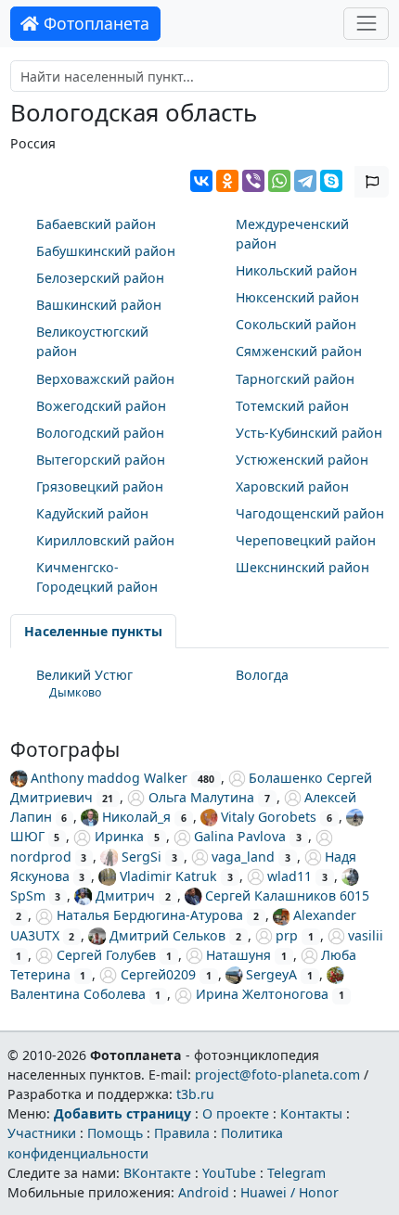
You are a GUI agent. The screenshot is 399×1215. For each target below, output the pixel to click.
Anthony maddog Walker (109, 778)
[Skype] (331, 181)
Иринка (119, 836)
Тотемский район (292, 406)
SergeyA (271, 974)
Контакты (311, 1113)
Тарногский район (295, 379)
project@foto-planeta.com (277, 1074)
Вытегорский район (100, 459)
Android (203, 1192)
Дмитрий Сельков (167, 935)
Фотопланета (94, 23)
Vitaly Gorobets (268, 816)
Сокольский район (296, 324)
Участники (41, 1133)
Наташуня (238, 955)
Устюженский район (302, 459)
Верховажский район (105, 379)
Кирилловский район (105, 540)
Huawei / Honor (289, 1192)
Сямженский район (299, 351)
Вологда (262, 675)
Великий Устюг (84, 675)
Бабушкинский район (105, 251)
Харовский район (292, 486)
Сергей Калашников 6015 (287, 895)
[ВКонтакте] (201, 181)
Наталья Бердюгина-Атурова (150, 915)
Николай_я (136, 816)
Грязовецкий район (99, 486)
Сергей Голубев (106, 955)
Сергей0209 (158, 974)
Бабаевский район (96, 224)
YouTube (229, 1173)
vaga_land (243, 856)
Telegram (296, 1173)
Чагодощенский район (310, 513)
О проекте (235, 1113)
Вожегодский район (101, 406)
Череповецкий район (306, 540)
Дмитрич (125, 895)
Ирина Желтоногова (262, 994)
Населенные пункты (93, 631)
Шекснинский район (302, 567)
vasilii (365, 935)
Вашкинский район (98, 304)
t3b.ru (195, 1094)
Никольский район (296, 270)
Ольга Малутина (201, 797)
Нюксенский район (297, 297)
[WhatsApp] (279, 181)
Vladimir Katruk (168, 876)
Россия (33, 143)
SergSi (141, 856)
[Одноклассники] (227, 181)
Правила (182, 1133)
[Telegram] (305, 181)
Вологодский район (100, 432)
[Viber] (253, 181)
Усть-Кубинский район (309, 432)
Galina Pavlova (240, 836)
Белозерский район (100, 278)
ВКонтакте (157, 1173)
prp (287, 935)
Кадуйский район (92, 513)
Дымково (75, 692)
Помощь (115, 1133)
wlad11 (289, 876)
